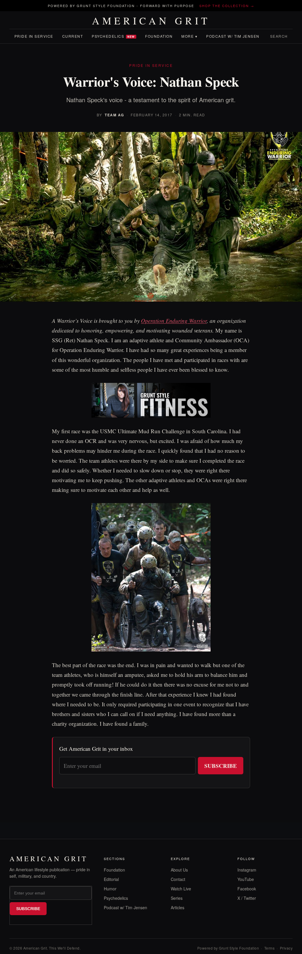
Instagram (246, 870)
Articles (177, 907)
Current (72, 36)
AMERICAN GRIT (151, 21)
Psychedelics (113, 36)
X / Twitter (246, 898)
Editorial (111, 879)
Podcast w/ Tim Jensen (233, 36)
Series (177, 898)
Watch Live (181, 889)
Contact (178, 879)
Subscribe (220, 766)
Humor (110, 889)
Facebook (246, 889)
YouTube (245, 879)
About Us (179, 870)
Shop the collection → (226, 5)
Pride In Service (33, 36)
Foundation (159, 36)
